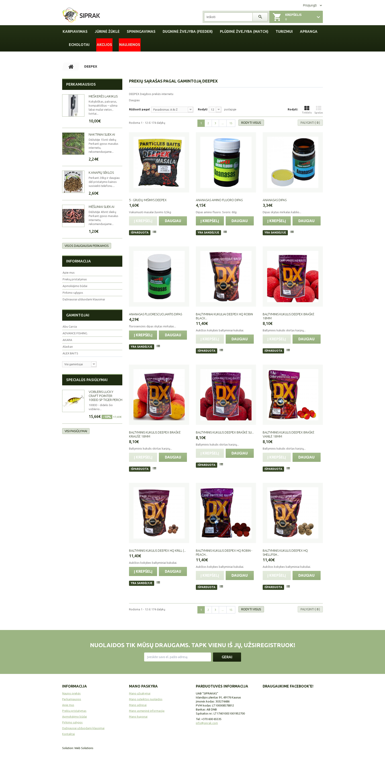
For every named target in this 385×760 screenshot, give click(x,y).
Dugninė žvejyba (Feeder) (188, 31)
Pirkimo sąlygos (73, 292)
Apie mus (69, 272)
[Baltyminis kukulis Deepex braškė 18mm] (293, 276)
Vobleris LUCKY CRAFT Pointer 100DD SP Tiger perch (105, 396)
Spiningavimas (141, 31)
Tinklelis (307, 112)
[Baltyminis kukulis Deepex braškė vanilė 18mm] (293, 395)
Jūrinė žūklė (107, 31)
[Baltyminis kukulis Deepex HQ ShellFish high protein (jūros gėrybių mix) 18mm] (293, 513)
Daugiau (134, 100)
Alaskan (68, 346)
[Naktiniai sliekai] (73, 143)
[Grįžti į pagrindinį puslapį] (71, 66)
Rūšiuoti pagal (139, 109)
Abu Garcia (70, 326)
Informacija (78, 261)
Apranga (308, 31)
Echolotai (79, 45)
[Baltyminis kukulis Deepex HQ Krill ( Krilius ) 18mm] (159, 513)
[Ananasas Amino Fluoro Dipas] (226, 162)
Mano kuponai (138, 716)
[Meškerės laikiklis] (73, 105)
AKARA (67, 339)
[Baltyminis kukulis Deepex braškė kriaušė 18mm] (159, 395)
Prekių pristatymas (75, 279)
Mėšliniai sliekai (101, 207)
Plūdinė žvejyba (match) (244, 31)
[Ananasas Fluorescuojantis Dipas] (159, 276)
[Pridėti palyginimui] (155, 232)
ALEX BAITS (70, 353)
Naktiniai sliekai (102, 134)
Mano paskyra (143, 686)
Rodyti (202, 109)
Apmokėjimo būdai (75, 285)
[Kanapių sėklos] (73, 182)
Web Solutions (83, 748)
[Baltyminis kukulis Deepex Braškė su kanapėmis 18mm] (226, 395)
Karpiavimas (75, 31)
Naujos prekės (71, 693)
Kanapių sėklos (101, 172)
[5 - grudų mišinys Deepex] (159, 162)
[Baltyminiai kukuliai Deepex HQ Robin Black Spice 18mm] (226, 276)
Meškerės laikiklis (103, 96)
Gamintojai (77, 315)
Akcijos (104, 45)
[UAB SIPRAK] (81, 15)
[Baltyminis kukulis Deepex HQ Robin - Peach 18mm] (226, 513)
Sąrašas (318, 112)
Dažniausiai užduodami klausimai (84, 299)
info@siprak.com (207, 723)
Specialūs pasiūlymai (87, 380)
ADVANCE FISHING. (75, 333)
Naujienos (129, 45)
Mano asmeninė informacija (146, 710)
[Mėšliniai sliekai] (73, 216)
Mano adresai (138, 704)
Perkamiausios (81, 84)
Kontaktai (68, 733)
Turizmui (284, 31)
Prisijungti (310, 5)
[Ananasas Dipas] (293, 162)
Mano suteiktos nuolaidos (145, 699)
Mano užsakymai (139, 693)
